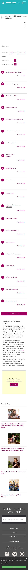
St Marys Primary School (11, 218)
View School (20, 76)
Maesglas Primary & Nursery (12, 230)
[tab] (14, 528)
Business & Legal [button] (14, 541)
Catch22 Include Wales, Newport (13, 205)
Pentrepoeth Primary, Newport (13, 131)
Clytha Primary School (11, 168)
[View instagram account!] (21, 554)
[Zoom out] (25, 25)
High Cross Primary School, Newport (14, 72)
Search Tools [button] (14, 528)
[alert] (14, 563)
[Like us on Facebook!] (6, 554)
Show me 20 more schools (14, 313)
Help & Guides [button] (14, 537)
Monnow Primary (10, 193)
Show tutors (14, 385)
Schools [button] (14, 533)
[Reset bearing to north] (25, 27)
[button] (14, 564)
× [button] (26, 558)
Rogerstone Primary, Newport (12, 84)
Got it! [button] (14, 567)
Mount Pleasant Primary (11, 107)
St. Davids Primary (10, 180)
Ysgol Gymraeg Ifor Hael (11, 277)
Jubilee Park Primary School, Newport (14, 119)
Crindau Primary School (11, 301)
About (22, 350)
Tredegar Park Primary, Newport (13, 254)
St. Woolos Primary (10, 242)
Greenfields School (10, 154)
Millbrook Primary (10, 265)
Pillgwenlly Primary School (12, 289)
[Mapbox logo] (5, 46)
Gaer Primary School (10, 143)
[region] (14, 34)
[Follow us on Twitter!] (14, 554)
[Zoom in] (25, 22)
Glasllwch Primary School (12, 95)
